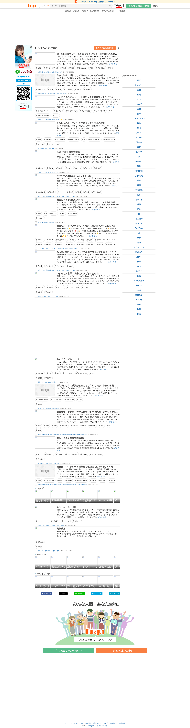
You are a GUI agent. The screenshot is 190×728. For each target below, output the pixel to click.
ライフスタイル (139, 118)
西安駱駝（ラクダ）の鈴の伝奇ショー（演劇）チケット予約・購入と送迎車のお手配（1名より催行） (107, 411)
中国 (39, 430)
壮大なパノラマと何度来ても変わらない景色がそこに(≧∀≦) (86, 225)
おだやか (78, 168)
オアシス (61, 287)
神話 (72, 68)
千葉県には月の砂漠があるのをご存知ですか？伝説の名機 (85, 385)
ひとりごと (139, 175)
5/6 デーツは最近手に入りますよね (74, 175)
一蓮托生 (69, 89)
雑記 (139, 180)
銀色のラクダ (72, 111)
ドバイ (56, 115)
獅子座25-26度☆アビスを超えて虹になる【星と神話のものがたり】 (90, 53)
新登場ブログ (94, 11)
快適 (63, 213)
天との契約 (101, 68)
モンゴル (41, 144)
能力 (59, 89)
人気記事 (85, 11)
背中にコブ (78, 521)
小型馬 (60, 454)
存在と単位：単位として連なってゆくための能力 (81, 75)
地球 (56, 68)
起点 (60, 480)
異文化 (40, 266)
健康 (139, 261)
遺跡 (39, 213)
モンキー (50, 454)
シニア (139, 99)
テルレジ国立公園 (111, 139)
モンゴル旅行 (61, 139)
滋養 (87, 192)
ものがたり (82, 68)
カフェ (88, 168)
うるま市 (41, 459)
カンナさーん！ (43, 521)
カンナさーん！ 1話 (66, 507)
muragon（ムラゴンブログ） (98, 725)
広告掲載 (122, 723)
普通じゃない (82, 373)
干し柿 (71, 192)
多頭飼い (138, 161)
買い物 (139, 142)
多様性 (49, 266)
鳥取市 (49, 244)
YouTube (139, 228)
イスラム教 (41, 192)
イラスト (138, 223)
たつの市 (81, 244)
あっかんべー (69, 373)
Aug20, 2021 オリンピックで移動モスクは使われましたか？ (86, 251)
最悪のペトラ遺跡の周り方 (70, 199)
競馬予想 (138, 285)
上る (68, 168)
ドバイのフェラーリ (44, 111)
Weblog (139, 299)
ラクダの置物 (86, 111)
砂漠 (39, 68)
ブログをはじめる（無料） (139, 6)
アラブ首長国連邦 (43, 115)
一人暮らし (139, 204)
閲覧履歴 (122, 11)
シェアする (47, 593)
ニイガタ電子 (57, 399)
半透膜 (88, 89)
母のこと (138, 271)
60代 (139, 90)
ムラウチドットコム (71, 723)
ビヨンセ (66, 521)
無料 (139, 304)
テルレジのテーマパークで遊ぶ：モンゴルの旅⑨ (81, 122)
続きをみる (113, 64)
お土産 (52, 192)
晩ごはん (138, 252)
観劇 (47, 426)
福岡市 (49, 378)
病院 (58, 373)
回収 (139, 275)
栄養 (79, 192)
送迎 (84, 426)
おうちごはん (139, 247)
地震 (139, 309)
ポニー (40, 454)
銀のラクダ (59, 111)
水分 (51, 89)
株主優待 (138, 218)
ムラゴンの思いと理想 (121, 650)
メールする (115, 593)
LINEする (81, 593)
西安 (39, 426)
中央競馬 (138, 190)
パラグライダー (74, 287)
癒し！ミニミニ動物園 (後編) (71, 437)
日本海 (60, 168)
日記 (139, 80)
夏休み (139, 256)
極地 (64, 68)
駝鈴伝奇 (64, 426)
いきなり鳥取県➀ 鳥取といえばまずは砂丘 (78, 273)
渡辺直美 (56, 521)
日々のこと (139, 85)
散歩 (139, 123)
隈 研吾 (98, 168)
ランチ (139, 128)
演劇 (55, 426)
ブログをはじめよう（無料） (68, 650)
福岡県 (40, 378)
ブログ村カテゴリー (109, 11)
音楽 (139, 242)
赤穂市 (110, 244)
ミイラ (79, 89)
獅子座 (48, 68)
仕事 (139, 194)
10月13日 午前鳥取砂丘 (68, 151)
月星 (80, 399)
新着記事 (76, 11)
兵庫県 (91, 244)
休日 (139, 266)
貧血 (50, 373)
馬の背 (51, 168)
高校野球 (138, 171)
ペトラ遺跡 (73, 213)
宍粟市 (101, 244)
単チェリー (70, 399)
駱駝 (102, 426)
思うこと (138, 199)
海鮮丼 (51, 287)
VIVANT (139, 137)
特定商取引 (97, 723)
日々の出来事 (139, 280)
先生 (93, 373)
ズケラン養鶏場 (72, 454)
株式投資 (138, 295)
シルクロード (50, 480)
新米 (139, 314)
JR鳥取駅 (70, 244)
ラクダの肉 (97, 192)
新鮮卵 (84, 454)
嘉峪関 (94, 480)
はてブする (97, 593)
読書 (139, 166)
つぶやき (138, 152)
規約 (81, 723)
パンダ (86, 287)
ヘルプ (105, 723)
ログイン (156, 6)
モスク (71, 266)
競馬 (139, 185)
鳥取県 (40, 244)
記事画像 (68, 11)
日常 (139, 113)
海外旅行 (48, 139)
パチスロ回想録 (43, 399)
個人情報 (88, 723)
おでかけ (41, 240)
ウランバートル (54, 144)
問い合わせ (113, 723)
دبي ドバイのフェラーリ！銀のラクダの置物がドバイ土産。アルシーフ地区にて (96, 96)
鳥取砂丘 (41, 168)
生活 (139, 94)
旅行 (39, 139)
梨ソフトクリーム (102, 240)
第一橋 (69, 480)
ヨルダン (41, 218)
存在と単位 (41, 89)
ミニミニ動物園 (97, 454)
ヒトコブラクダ (100, 111)
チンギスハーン (95, 139)
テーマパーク (74, 139)
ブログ (139, 104)
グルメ (51, 240)
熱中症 (54, 213)
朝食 (139, 209)
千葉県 (40, 404)
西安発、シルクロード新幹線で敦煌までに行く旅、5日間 (85, 466)
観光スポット (62, 240)
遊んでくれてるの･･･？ (68, 359)
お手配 (93, 426)
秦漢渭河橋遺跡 (82, 480)
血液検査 (41, 373)
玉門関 (103, 480)
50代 (139, 109)
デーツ (61, 192)
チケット (75, 426)
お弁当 (139, 290)
